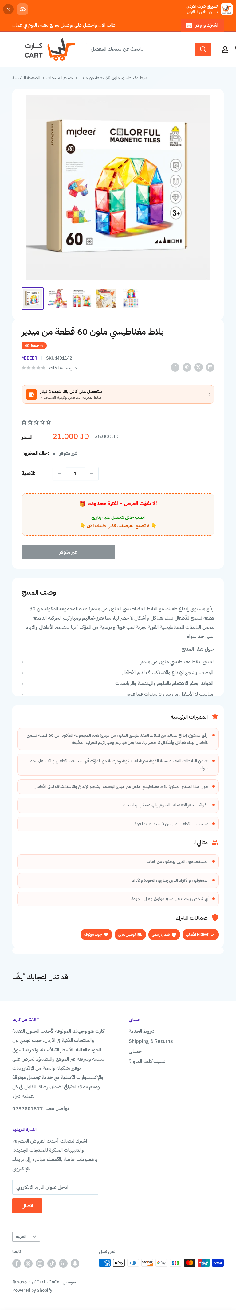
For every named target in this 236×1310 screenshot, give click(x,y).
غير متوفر (68, 552)
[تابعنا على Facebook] (16, 1263)
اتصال (27, 1205)
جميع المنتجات (59, 78)
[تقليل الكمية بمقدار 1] (59, 473)
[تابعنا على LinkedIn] (63, 1263)
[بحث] (203, 49)
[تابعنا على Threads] (28, 1263)
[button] (37, 422)
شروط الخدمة (142, 1031)
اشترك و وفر (207, 25)
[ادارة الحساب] (225, 49)
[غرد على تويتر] (198, 367)
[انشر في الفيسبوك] (175, 367)
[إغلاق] (8, 9)
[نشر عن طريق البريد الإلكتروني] (210, 367)
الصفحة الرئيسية (26, 78)
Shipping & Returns (151, 1041)
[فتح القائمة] (15, 49)
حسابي (135, 1051)
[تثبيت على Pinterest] (187, 367)
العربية (21, 1236)
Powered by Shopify (32, 1290)
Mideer (29, 358)
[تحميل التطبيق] (22, 9)
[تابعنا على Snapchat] (75, 1263)
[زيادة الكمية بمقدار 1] (91, 473)
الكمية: (28, 473)
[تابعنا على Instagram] (40, 1263)
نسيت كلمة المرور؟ (147, 1061)
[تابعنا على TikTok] (51, 1263)
